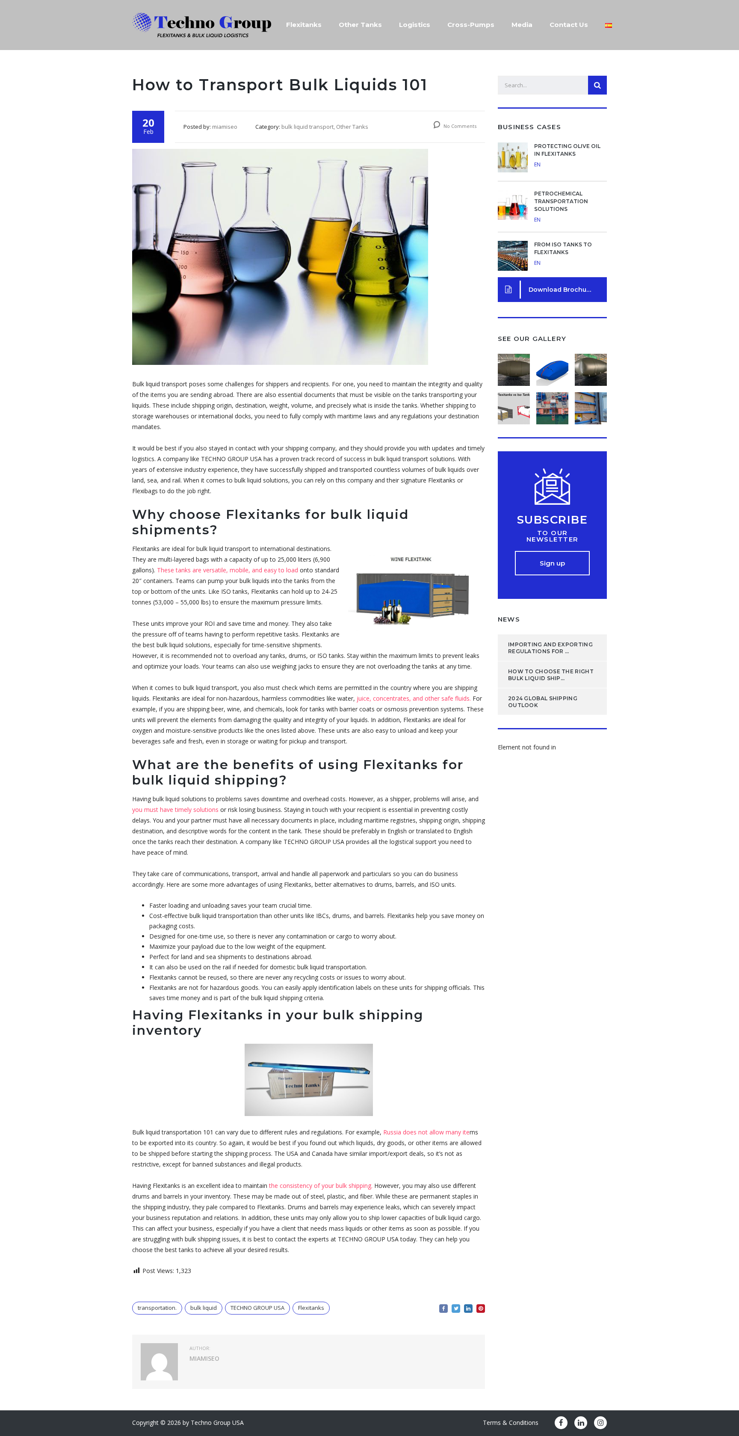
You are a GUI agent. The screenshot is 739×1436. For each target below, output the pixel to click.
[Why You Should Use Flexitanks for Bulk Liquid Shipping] (590, 405)
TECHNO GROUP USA (257, 1308)
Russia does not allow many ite (426, 1132)
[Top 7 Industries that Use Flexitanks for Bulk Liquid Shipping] (552, 405)
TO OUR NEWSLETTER (552, 536)
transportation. (157, 1308)
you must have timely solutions (176, 809)
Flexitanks (304, 25)
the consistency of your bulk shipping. (320, 1185)
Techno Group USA (217, 1422)
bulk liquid (203, 1308)
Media (521, 25)
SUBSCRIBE (552, 520)
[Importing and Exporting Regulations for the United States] (514, 366)
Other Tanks (360, 25)
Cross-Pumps (470, 25)
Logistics (414, 25)
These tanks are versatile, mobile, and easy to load (227, 570)
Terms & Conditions (510, 1422)
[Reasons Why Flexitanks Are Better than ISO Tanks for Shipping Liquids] (514, 405)
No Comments (459, 126)
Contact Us (569, 25)
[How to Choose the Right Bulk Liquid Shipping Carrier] (552, 366)
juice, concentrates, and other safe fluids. (414, 698)
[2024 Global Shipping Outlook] (590, 366)
